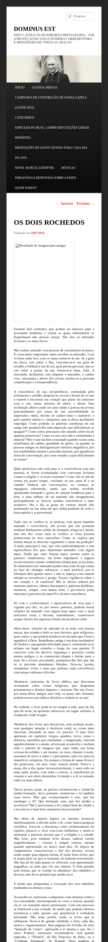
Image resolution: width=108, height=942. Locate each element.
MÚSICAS (68, 168)
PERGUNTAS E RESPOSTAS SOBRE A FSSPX (45, 178)
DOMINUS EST (35, 29)
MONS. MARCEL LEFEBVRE (34, 168)
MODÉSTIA (23, 137)
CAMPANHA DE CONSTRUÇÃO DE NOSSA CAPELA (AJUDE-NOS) (51, 102)
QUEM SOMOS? (26, 188)
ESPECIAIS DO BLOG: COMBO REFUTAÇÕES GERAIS (52, 127)
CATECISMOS (24, 117)
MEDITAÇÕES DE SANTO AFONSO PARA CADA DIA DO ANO (51, 153)
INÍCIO (20, 87)
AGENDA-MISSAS (44, 87)
